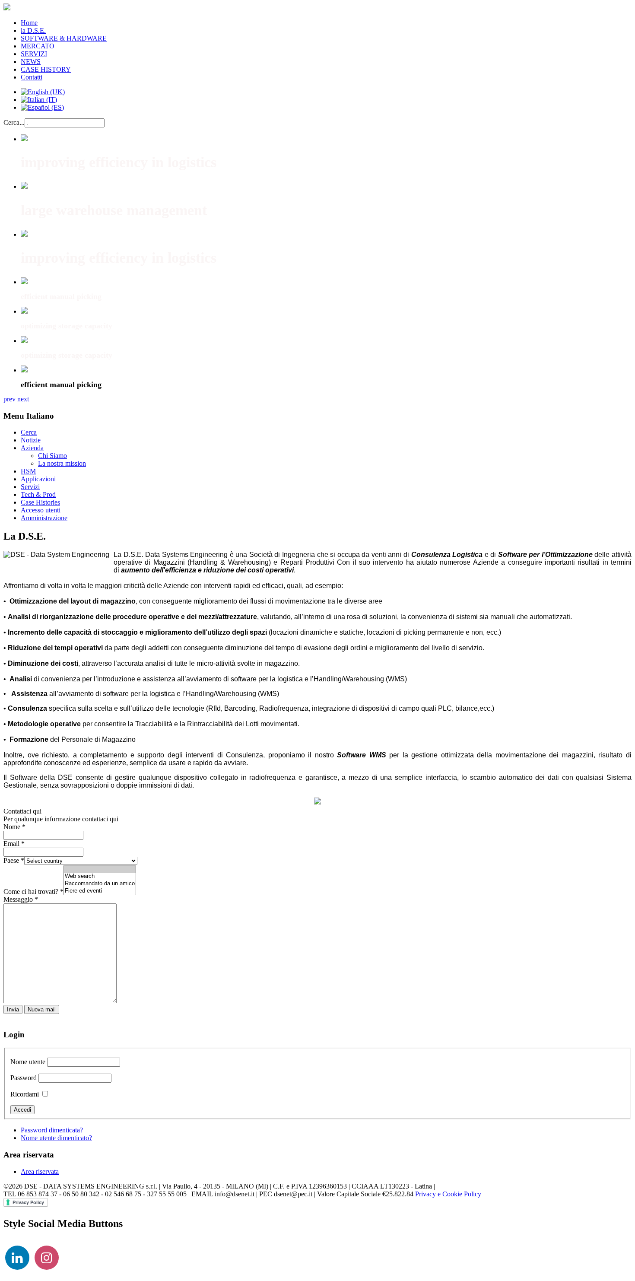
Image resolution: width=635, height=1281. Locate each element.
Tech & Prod (38, 494)
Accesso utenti (40, 510)
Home (29, 22)
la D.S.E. (33, 30)
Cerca (29, 432)
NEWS (31, 61)
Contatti (31, 77)
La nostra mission (62, 463)
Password (23, 1077)
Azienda (32, 447)
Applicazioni (38, 479)
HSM (28, 471)
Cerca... (14, 122)
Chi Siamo (52, 455)
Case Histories (40, 502)
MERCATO (37, 46)
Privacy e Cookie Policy (448, 1194)
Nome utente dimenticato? (56, 1137)
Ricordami (24, 1094)
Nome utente (27, 1061)
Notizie (31, 440)
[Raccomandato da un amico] (100, 883)
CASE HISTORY (46, 69)
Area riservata (40, 1171)
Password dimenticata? (52, 1130)
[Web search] (100, 876)
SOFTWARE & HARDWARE (64, 38)
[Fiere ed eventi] (100, 891)
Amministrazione (44, 517)
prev (9, 399)
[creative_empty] (100, 869)
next (23, 399)
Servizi (30, 486)
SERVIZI (34, 53)
